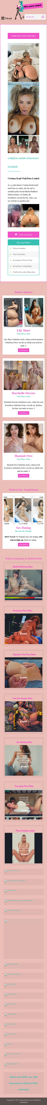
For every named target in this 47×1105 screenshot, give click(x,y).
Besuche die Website (23, 531)
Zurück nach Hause (25, 234)
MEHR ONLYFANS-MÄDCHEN (24, 36)
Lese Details (23, 350)
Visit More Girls (23, 333)
